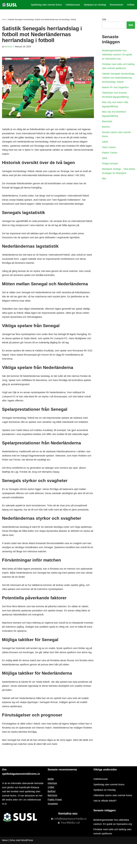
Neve (5, 840)
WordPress (27, 840)
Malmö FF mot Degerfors (115, 87)
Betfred (51, 791)
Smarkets (53, 803)
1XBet (51, 787)
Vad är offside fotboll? (105, 800)
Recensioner (116, 4)
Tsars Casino (109, 147)
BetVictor (52, 795)
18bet (105, 141)
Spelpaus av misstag (95, 4)
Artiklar (130, 4)
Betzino (106, 126)
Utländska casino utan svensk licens (112, 795)
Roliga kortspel (110, 163)
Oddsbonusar (73, 4)
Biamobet (107, 121)
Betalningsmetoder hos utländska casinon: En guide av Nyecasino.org (117, 54)
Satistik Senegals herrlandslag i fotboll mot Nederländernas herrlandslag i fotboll (118, 77)
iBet (104, 178)
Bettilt (51, 779)
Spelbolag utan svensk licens (46, 4)
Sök (104, 19)
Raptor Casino (110, 152)
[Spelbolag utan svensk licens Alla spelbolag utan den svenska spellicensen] (10, 4)
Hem (4, 19)
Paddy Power (55, 799)
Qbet (105, 158)
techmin (8, 46)
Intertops (52, 783)
